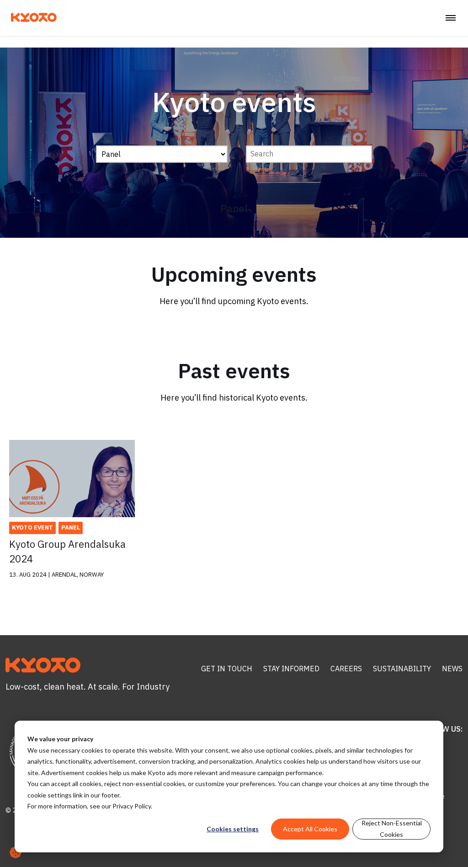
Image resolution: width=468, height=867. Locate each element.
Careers (346, 668)
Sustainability (402, 668)
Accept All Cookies (310, 829)
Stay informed (291, 668)
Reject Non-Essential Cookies (392, 828)
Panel (70, 527)
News (452, 668)
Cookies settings (233, 829)
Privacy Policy (131, 806)
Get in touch (226, 668)
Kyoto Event (32, 527)
